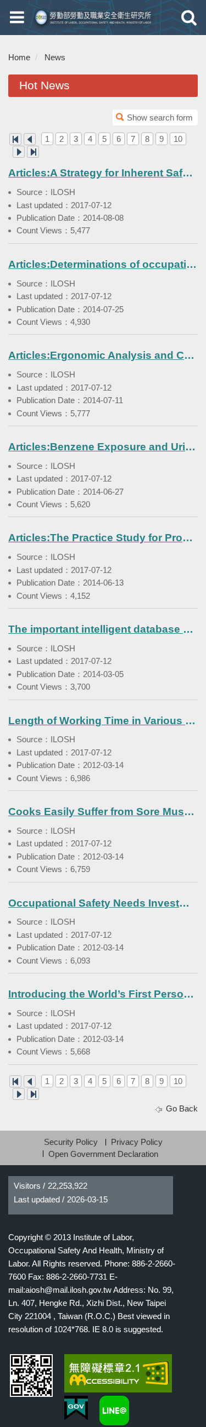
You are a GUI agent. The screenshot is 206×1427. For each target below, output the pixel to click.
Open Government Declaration (103, 1154)
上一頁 (30, 139)
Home (19, 57)
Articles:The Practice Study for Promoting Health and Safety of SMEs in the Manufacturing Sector (103, 537)
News (54, 57)
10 (178, 139)
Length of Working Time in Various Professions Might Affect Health (103, 720)
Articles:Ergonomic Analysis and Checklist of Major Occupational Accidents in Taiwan (103, 355)
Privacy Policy (137, 1142)
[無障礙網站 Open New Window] (118, 1373)
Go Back (182, 1108)
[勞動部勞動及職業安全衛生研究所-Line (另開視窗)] (114, 1410)
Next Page (19, 152)
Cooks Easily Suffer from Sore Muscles (103, 811)
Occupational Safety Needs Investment (103, 903)
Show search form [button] (160, 117)
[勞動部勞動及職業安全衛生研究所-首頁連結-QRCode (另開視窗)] (31, 1376)
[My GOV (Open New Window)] (76, 1408)
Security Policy (71, 1142)
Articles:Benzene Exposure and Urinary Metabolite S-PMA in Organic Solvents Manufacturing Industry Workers (103, 446)
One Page (15, 139)
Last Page (33, 152)
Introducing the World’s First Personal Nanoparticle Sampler (103, 994)
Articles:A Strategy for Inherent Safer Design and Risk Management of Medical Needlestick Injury (103, 173)
